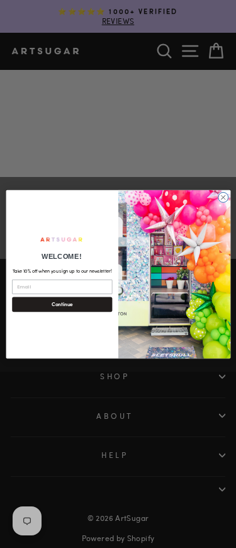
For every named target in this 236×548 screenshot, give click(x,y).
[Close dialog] (223, 197)
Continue (61, 303)
